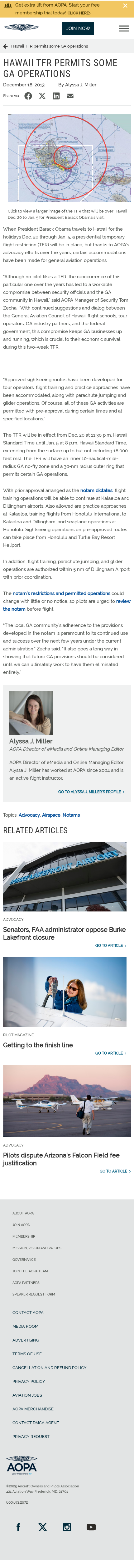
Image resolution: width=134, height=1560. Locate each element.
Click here (78, 13)
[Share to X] (42, 96)
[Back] (7, 46)
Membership (23, 1236)
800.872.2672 (17, 1502)
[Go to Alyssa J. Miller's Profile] (31, 733)
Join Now (78, 28)
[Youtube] (91, 1528)
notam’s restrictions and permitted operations (62, 593)
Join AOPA (21, 1225)
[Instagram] (67, 1528)
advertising (25, 1340)
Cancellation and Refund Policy (49, 1367)
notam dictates (96, 490)
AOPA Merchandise (33, 1409)
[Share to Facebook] (28, 96)
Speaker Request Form (33, 1294)
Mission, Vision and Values (36, 1248)
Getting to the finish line (38, 1045)
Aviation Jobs (27, 1395)
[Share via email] (70, 96)
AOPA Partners (26, 1283)
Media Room (25, 1326)
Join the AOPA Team (30, 1271)
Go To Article (109, 945)
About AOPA (23, 1213)
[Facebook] (18, 1528)
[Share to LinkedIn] (56, 96)
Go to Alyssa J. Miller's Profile (89, 792)
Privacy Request (31, 1436)
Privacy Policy (28, 1381)
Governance (24, 1260)
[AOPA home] (21, 29)
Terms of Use (27, 1354)
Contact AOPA (28, 1312)
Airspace (51, 815)
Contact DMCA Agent (35, 1422)
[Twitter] (43, 1528)
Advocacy (29, 815)
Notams (71, 815)
